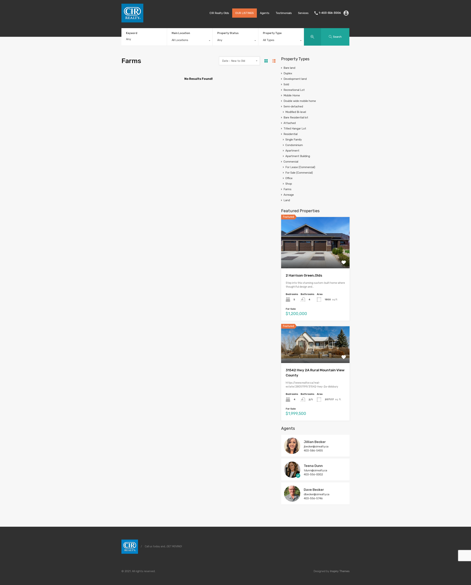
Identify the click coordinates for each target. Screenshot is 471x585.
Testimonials (284, 13)
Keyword (131, 33)
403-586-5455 (313, 450)
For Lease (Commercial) (300, 167)
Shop (288, 183)
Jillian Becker (315, 442)
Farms (287, 189)
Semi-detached (293, 106)
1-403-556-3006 (330, 13)
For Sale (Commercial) (299, 172)
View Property (315, 258)
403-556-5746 (313, 498)
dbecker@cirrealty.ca (316, 494)
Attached (290, 123)
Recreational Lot (294, 90)
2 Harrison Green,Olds (304, 275)
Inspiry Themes (340, 571)
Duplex (288, 73)
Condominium (294, 145)
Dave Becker (314, 490)
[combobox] (190, 41)
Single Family (293, 139)
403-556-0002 (313, 474)
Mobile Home (292, 95)
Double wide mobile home (300, 101)
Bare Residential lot (296, 117)
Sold (286, 84)
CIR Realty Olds (219, 13)
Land (287, 200)
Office (289, 178)
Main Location (181, 33)
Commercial (291, 161)
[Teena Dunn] (292, 476)
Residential (291, 134)
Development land (295, 79)
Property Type (272, 33)
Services (303, 13)
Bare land (289, 68)
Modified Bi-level (295, 112)
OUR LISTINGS (244, 13)
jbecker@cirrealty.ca (316, 446)
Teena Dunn (313, 466)
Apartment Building (297, 156)
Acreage (289, 194)
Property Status (228, 33)
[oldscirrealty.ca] (132, 20)
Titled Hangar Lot (295, 128)
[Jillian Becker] (292, 452)
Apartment (292, 150)
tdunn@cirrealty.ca (315, 470)
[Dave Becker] (292, 500)
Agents (264, 13)
